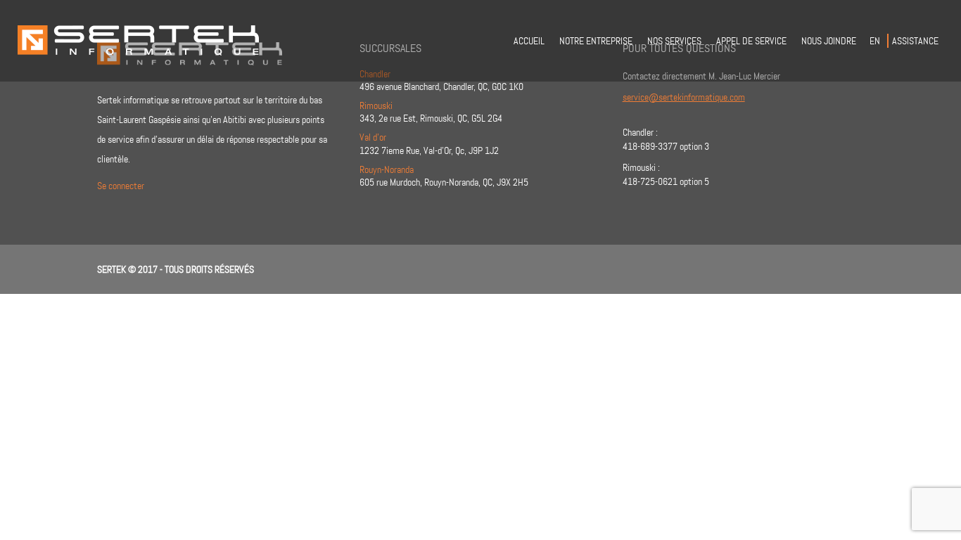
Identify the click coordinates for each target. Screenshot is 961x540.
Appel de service (751, 40)
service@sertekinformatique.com (684, 97)
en (875, 40)
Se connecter (120, 185)
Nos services (674, 40)
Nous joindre (828, 40)
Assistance (915, 40)
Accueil (529, 40)
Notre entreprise (595, 40)
